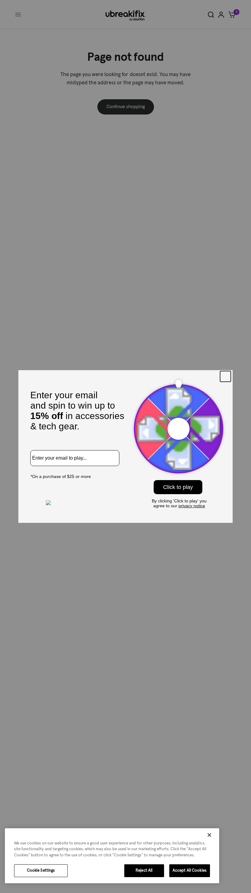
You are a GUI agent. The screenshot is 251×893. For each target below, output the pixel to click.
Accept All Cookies (190, 871)
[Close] (209, 835)
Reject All (144, 871)
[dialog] (112, 855)
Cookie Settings (41, 871)
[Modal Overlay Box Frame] (125, 446)
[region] (112, 855)
